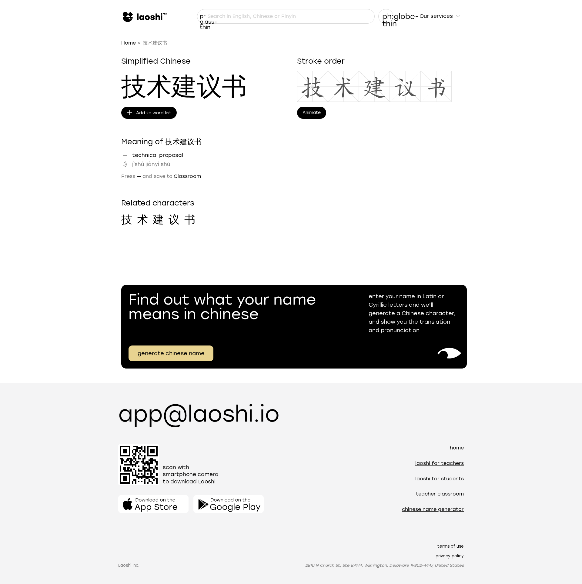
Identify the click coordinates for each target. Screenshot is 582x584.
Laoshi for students (439, 479)
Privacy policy (450, 556)
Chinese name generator (433, 509)
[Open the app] (153, 504)
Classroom (187, 176)
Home (128, 43)
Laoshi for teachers (439, 463)
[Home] (144, 16)
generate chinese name (171, 353)
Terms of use (450, 546)
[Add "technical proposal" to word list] (125, 155)
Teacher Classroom (440, 494)
